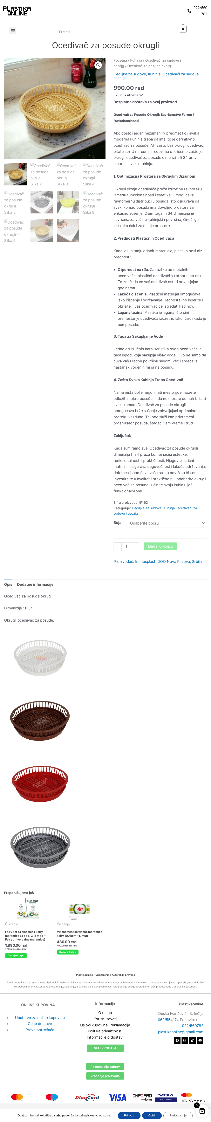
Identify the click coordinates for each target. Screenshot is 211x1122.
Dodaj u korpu (160, 546)
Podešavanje (178, 1115)
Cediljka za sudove (130, 74)
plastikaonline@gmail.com (180, 1032)
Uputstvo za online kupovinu (40, 1017)
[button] (12, 30)
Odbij (152, 1115)
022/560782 (192, 1026)
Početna (120, 60)
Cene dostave (40, 1023)
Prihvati (129, 1115)
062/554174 (168, 1020)
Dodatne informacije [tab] (35, 584)
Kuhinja (136, 60)
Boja (117, 522)
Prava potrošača (40, 1030)
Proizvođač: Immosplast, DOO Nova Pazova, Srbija (158, 561)
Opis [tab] (8, 584)
